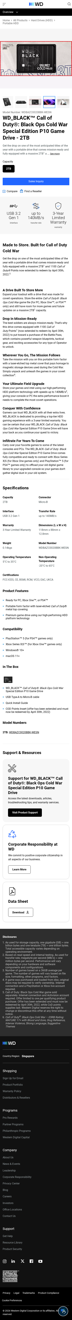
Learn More (19, 869)
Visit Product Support (25, 812)
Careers (7, 1196)
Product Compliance (48, 1293)
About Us (8, 1157)
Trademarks (28, 1293)
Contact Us (9, 1216)
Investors (8, 1203)
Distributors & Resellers (16, 1097)
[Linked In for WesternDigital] (13, 1261)
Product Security (12, 1249)
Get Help (8, 1236)
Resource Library (12, 1242)
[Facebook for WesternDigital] (32, 1261)
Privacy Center (11, 1183)
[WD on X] (22, 1261)
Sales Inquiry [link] (36, 181)
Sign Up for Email (13, 1078)
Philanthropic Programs (17, 1130)
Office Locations (12, 1209)
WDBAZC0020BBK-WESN (24, 732)
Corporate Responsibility (17, 1177)
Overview (8, 12)
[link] (10, 191)
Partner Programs (13, 1124)
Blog (5, 1190)
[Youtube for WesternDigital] (40, 1261)
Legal (16, 1293)
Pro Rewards (10, 1117)
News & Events (11, 1163)
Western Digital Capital (16, 1137)
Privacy (6, 1293)
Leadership (9, 1170)
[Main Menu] (4, 4)
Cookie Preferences (12, 1300)
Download (18, 912)
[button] (7, 102)
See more (55, 153)
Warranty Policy (12, 1091)
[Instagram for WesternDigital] (5, 1261)
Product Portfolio (13, 1084)
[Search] (69, 3)
